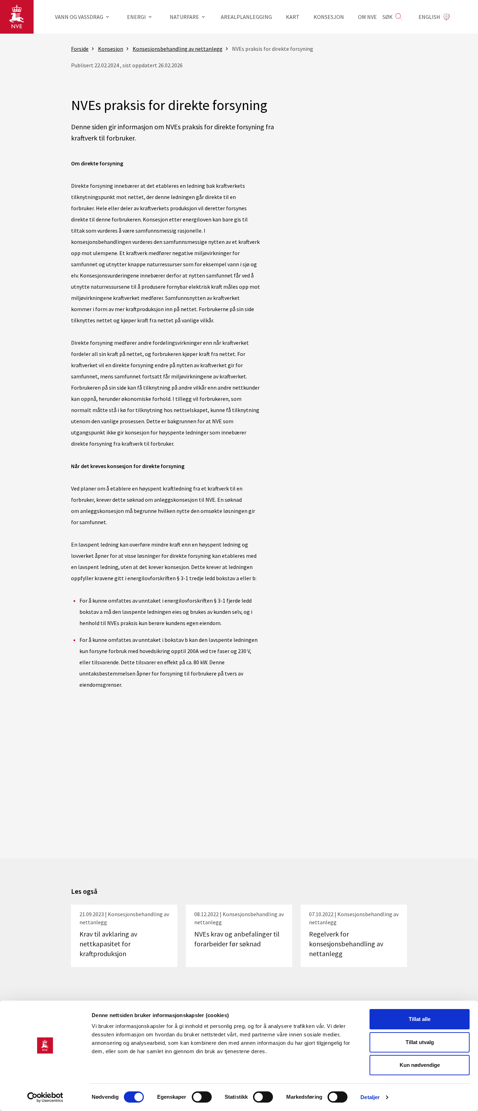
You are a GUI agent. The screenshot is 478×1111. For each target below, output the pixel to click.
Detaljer (370, 1097)
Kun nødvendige (420, 1065)
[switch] (202, 1097)
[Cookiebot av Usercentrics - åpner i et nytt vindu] (45, 1097)
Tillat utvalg (420, 1042)
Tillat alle (419, 1019)
